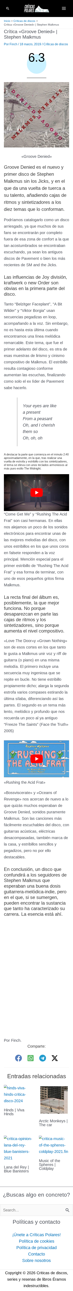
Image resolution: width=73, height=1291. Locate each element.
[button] (8, 8)
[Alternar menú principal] (64, 8)
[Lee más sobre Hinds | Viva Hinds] (19, 1094)
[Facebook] (18, 1058)
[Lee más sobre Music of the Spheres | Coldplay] (54, 1145)
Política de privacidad (36, 1247)
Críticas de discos (55, 44)
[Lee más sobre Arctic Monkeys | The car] (54, 1099)
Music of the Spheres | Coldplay (49, 1165)
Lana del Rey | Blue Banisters (16, 1169)
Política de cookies (36, 1241)
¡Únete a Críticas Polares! (36, 1234)
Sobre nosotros (36, 1260)
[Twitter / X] (54, 1058)
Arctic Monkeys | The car (53, 1123)
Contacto (36, 1254)
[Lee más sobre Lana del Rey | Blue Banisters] (19, 1148)
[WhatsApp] (30, 1058)
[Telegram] (42, 1058)
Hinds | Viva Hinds (14, 1112)
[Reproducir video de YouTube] (36, 492)
